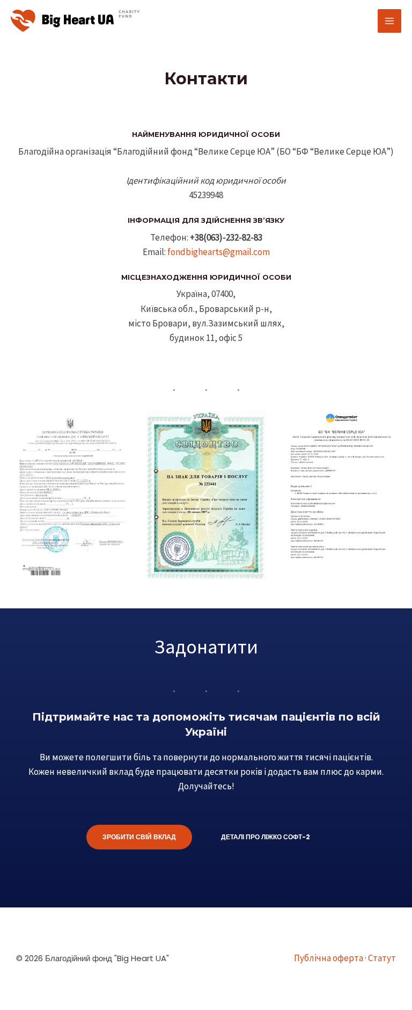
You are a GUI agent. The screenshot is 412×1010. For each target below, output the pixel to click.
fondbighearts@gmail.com (218, 252)
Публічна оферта (328, 958)
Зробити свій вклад (139, 836)
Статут (382, 958)
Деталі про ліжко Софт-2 (265, 836)
